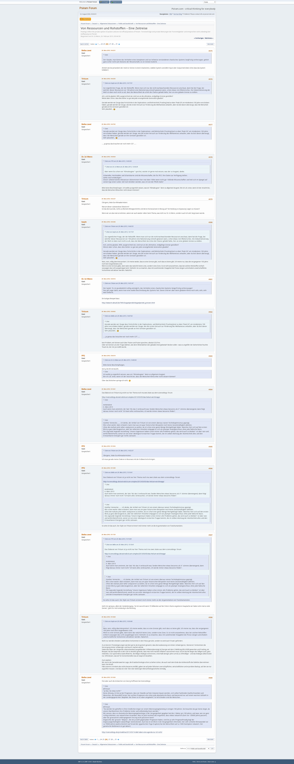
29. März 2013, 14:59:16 (108, 279)
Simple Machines (97, 761)
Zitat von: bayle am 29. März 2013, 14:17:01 (118, 83)
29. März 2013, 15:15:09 (108, 468)
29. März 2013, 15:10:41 (108, 389)
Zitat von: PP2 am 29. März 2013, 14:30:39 (118, 161)
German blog (178, 14)
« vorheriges (199, 38)
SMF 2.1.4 (81, 761)
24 (102, 44)
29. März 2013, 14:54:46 (108, 222)
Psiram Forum (88, 8)
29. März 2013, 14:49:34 (108, 157)
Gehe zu (183, 748)
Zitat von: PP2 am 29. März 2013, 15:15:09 (118, 539)
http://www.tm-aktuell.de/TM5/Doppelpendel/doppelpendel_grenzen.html (128, 303)
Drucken (210, 44)
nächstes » (209, 38)
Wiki (170, 14)
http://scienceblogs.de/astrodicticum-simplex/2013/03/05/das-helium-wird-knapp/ (131, 397)
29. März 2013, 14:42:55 (108, 79)
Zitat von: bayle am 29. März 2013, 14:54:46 (118, 621)
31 (117, 44)
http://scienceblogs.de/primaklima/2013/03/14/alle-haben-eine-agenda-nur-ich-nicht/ (132, 732)
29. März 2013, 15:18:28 (108, 617)
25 (104, 44)
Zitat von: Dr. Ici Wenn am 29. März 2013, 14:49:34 (120, 360)
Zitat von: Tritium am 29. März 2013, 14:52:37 (119, 451)
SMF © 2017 (88, 761)
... (100, 44)
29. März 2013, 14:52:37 (108, 199)
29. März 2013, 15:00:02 (108, 311)
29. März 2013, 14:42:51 (108, 50)
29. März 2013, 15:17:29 (108, 534)
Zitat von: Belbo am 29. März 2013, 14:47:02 (119, 316)
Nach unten (84, 44)
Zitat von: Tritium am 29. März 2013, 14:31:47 (119, 283)
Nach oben (84, 739)
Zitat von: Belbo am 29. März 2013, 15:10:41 (119, 472)
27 (110, 44)
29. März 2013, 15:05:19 (108, 355)
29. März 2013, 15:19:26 (108, 677)
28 (112, 44)
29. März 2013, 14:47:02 (108, 124)
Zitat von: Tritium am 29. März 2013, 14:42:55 (119, 226)
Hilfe (193, 762)
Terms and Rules (201, 762)
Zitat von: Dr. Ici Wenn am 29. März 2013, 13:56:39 (122, 167)
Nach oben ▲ (212, 762)
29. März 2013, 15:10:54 (108, 446)
